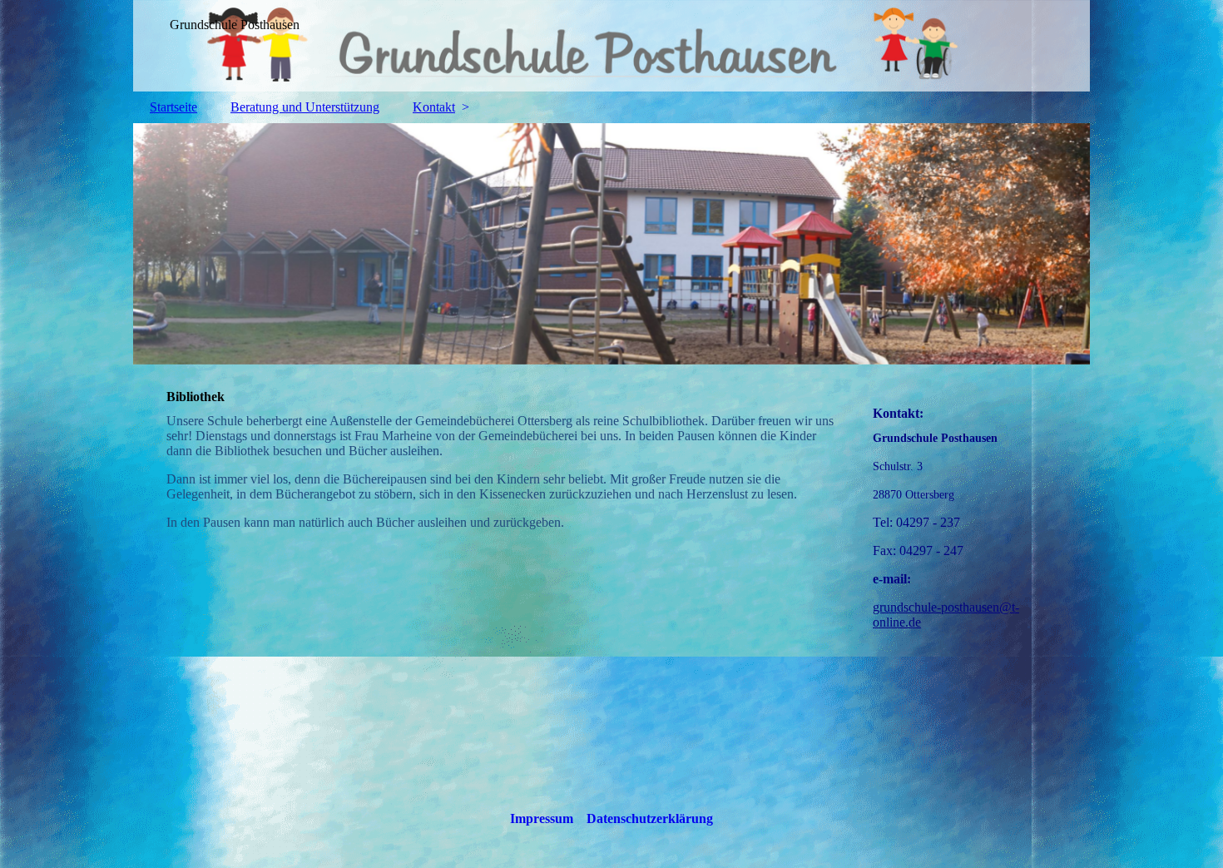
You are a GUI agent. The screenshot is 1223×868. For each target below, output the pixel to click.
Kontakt (434, 107)
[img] (611, 46)
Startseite (173, 107)
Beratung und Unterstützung (304, 107)
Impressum (541, 818)
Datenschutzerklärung (650, 818)
